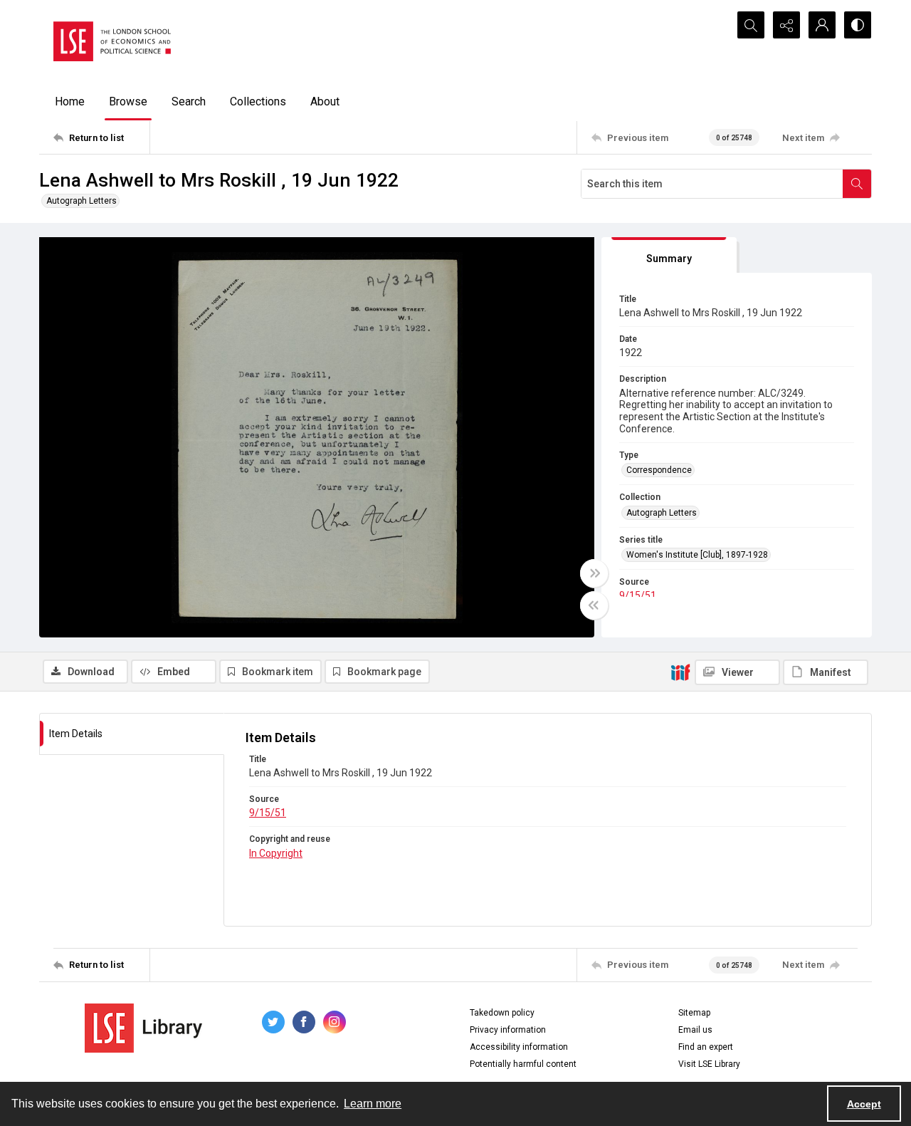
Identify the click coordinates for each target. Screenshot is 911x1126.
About (324, 101)
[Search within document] (857, 184)
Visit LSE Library (709, 1064)
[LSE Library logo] (143, 1028)
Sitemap (694, 1013)
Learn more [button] (372, 1104)
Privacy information (508, 1030)
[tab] (669, 255)
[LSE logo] (112, 41)
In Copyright (275, 853)
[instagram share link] (334, 1022)
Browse (128, 101)
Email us (695, 1030)
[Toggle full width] (594, 573)
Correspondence (659, 470)
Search (189, 101)
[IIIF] (680, 672)
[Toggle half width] (594, 605)
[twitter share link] (273, 1022)
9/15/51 (637, 595)
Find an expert (705, 1047)
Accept (864, 1104)
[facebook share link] (304, 1022)
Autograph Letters (81, 201)
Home (70, 101)
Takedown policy (502, 1013)
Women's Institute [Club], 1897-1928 (697, 555)
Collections (258, 101)
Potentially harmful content (523, 1064)
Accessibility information (519, 1047)
